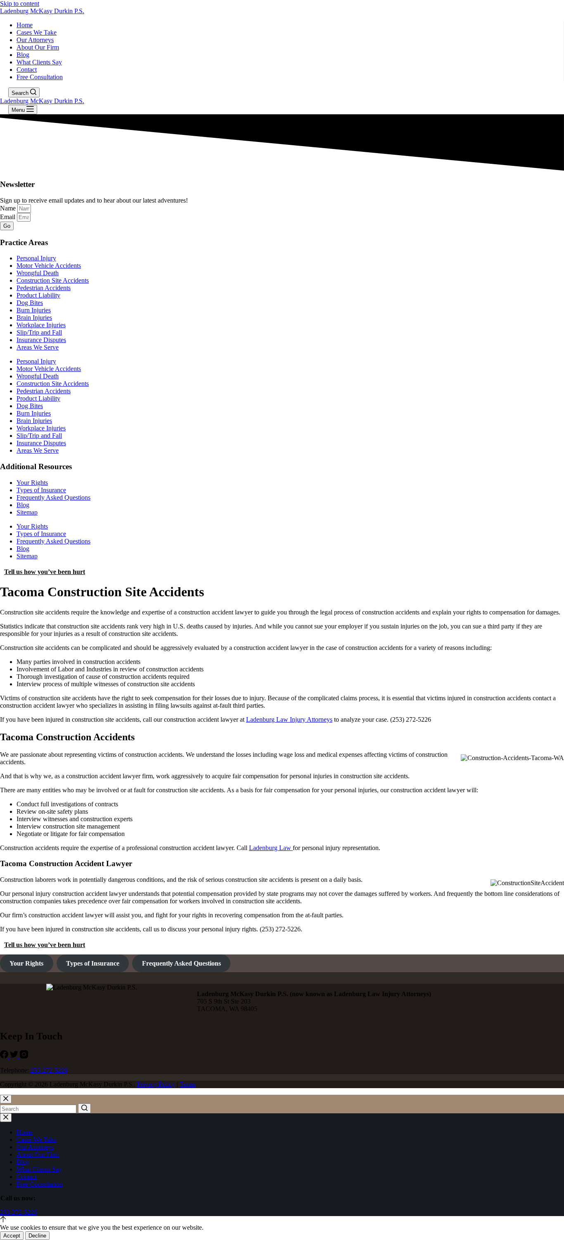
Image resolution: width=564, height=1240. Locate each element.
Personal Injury (36, 258)
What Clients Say (39, 62)
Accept (11, 1236)
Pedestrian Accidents (44, 287)
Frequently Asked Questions (53, 497)
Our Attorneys (35, 39)
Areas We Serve (38, 347)
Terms (188, 1084)
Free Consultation (40, 76)
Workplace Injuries (41, 324)
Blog (23, 54)
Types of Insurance (41, 490)
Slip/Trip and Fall (39, 332)
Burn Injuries (34, 310)
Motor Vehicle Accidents (49, 265)
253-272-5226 (49, 1070)
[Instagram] (24, 1056)
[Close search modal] (6, 1099)
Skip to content (19, 3)
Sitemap (27, 512)
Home (25, 24)
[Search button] (84, 1108)
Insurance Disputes (41, 339)
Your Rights (32, 482)
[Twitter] (15, 1056)
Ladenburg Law (271, 847)
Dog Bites (30, 302)
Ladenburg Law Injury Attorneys (289, 719)
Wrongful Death (38, 272)
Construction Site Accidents (53, 280)
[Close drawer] (6, 1117)
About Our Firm (38, 47)
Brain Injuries (34, 317)
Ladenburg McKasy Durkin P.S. (42, 10)
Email (8, 216)
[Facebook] (5, 1056)
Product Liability (38, 295)
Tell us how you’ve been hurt (44, 571)
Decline (37, 1236)
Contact (27, 69)
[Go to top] (3, 1219)
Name (8, 208)
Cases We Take (37, 32)
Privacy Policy (156, 1084)
